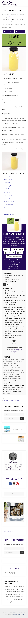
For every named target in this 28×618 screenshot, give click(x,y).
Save (15, 249)
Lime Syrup (7, 182)
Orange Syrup (8, 176)
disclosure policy (13, 17)
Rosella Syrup (8, 179)
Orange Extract (8, 192)
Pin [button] (22, 249)
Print (7, 249)
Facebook (10, 253)
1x (4, 284)
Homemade (16, 400)
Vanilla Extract (8, 189)
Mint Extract (7, 198)
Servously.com (17, 614)
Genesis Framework (17, 613)
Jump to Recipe (9, 31)
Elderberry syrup (8, 214)
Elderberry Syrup (9, 186)
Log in (22, 614)
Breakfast (6, 400)
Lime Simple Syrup (14, 234)
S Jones (15, 268)
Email (20, 253)
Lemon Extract (8, 195)
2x (7, 284)
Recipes (8, 398)
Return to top (14, 611)
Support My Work (8, 531)
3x (10, 284)
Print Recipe (20, 31)
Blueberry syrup (8, 204)
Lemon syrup (7, 211)
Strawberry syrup (9, 201)
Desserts (11, 400)
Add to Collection (15, 256)
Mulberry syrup (8, 208)
